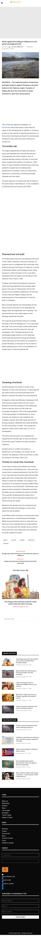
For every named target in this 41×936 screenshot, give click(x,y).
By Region (5, 813)
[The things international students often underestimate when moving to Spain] (20, 587)
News (4, 808)
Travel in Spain (6, 815)
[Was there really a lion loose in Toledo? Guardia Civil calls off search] (8, 698)
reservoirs (31, 540)
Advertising (5, 803)
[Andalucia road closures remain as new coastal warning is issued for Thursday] (8, 740)
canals (5, 540)
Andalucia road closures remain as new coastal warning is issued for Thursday (27, 739)
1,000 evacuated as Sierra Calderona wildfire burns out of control (26, 684)
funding (22, 540)
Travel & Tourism (7, 838)
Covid (4, 840)
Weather (4, 806)
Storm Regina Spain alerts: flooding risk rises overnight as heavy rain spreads (26, 762)
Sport (4, 836)
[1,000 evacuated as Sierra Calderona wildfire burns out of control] (8, 686)
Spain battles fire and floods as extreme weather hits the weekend (26, 672)
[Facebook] (31, 3)
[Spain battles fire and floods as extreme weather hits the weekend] (8, 674)
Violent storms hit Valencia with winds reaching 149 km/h (26, 707)
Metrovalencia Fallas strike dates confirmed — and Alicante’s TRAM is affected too (27, 774)
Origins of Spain (7, 817)
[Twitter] (33, 3)
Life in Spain (6, 810)
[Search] (39, 3)
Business (5, 829)
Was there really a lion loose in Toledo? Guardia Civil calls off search (26, 696)
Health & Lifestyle (8, 843)
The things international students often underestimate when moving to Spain (27, 660)
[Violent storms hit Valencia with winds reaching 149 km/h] (8, 709)
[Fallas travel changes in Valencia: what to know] (8, 752)
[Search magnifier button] (5, 869)
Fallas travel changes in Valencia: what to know (27, 750)
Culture (4, 831)
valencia (5, 543)
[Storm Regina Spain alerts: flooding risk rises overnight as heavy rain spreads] (8, 764)
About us (5, 801)
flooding (13, 540)
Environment (6, 833)
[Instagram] (36, 3)
